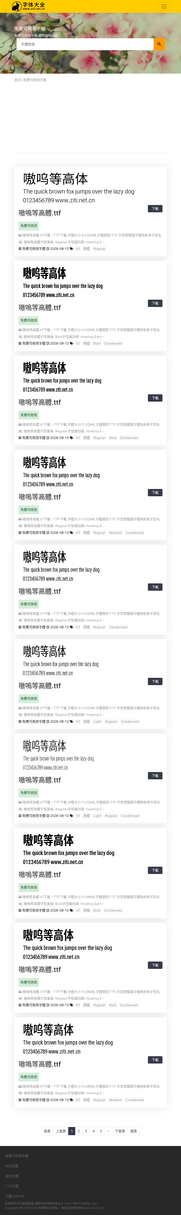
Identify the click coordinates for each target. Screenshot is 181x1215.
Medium (115, 533)
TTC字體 (12, 1186)
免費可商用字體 (34, 80)
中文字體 (11, 1166)
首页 (17, 80)
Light (97, 721)
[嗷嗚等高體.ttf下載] (78, 188)
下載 (155, 209)
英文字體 (11, 1176)
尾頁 (133, 1131)
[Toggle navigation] (164, 6)
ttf (78, 249)
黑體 (86, 249)
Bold (96, 343)
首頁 (47, 1131)
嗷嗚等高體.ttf (40, 213)
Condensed (113, 343)
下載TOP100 (14, 1196)
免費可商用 (29, 226)
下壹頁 (120, 1131)
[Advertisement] (90, 117)
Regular (99, 249)
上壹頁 (61, 1131)
